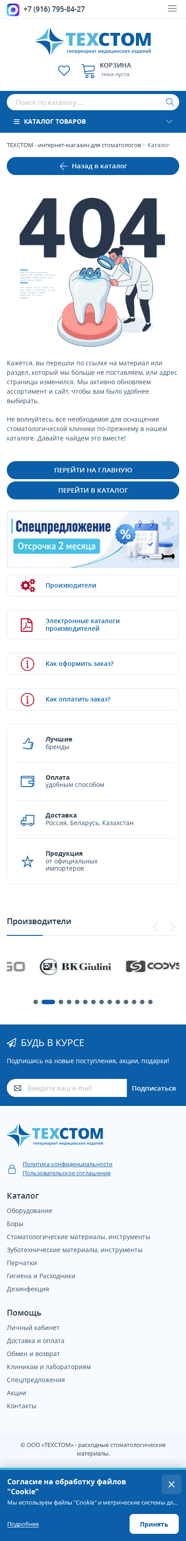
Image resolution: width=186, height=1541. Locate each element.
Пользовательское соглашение (67, 1173)
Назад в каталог (99, 165)
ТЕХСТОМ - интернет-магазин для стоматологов (74, 145)
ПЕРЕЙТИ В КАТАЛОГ (93, 489)
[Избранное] (64, 71)
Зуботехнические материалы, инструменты (75, 1249)
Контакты (22, 1406)
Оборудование (29, 1210)
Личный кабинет (33, 1327)
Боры (15, 1223)
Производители (71, 585)
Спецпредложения (36, 1379)
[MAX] (13, 9)
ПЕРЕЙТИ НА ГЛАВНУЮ (93, 469)
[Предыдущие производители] (156, 927)
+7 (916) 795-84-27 (54, 9)
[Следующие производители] (172, 927)
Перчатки (22, 1262)
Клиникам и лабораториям (49, 1366)
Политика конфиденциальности (67, 1164)
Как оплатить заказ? (78, 699)
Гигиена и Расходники (41, 1275)
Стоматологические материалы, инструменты (78, 1236)
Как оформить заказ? (79, 663)
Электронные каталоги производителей (83, 624)
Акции (16, 1392)
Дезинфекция (28, 1289)
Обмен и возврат (33, 1353)
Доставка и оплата (36, 1340)
